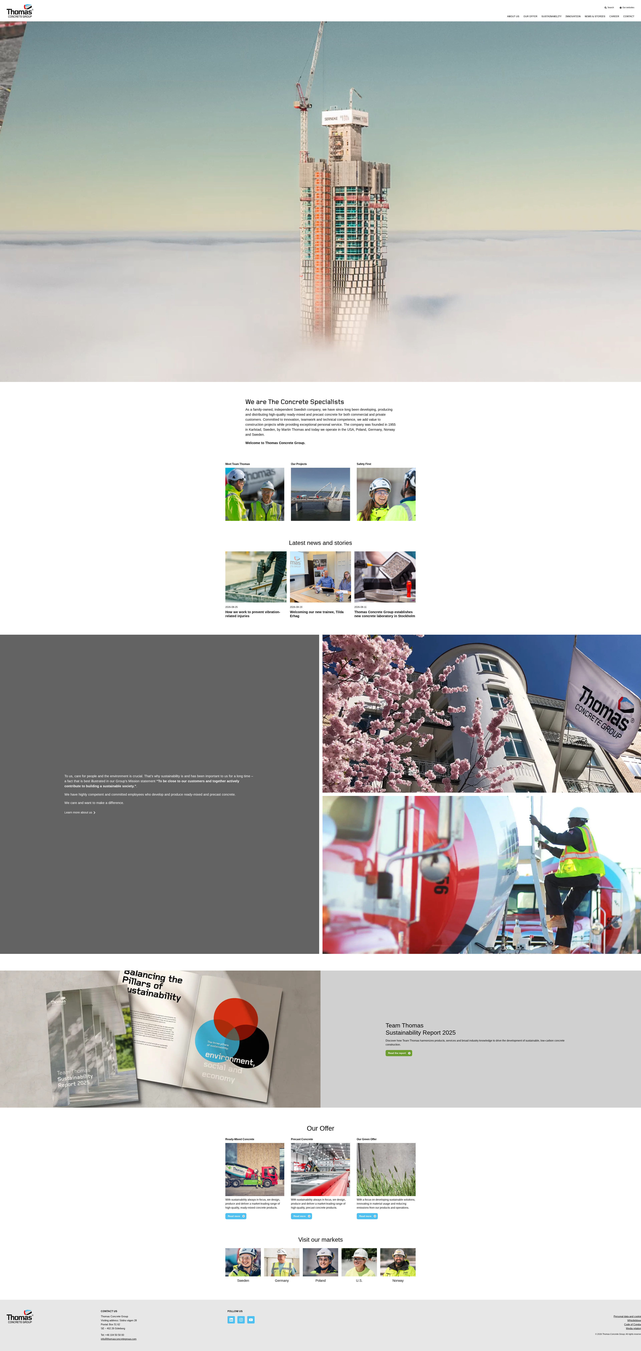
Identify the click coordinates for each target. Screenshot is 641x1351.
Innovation (573, 16)
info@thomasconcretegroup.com (119, 1338)
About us (513, 16)
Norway (398, 1280)
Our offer (530, 16)
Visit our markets (320, 1239)
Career (614, 16)
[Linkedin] (231, 1319)
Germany (282, 1280)
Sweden (243, 1280)
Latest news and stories (320, 542)
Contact (628, 16)
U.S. (359, 1280)
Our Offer (320, 1128)
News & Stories (595, 16)
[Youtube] (251, 1319)
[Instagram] (241, 1319)
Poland (320, 1280)
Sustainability (551, 16)
